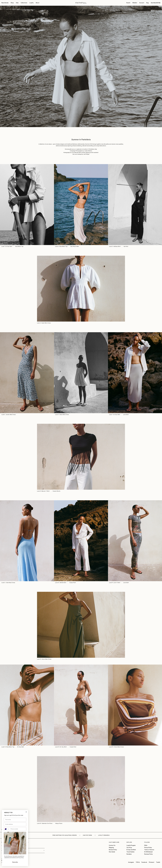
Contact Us (112, 845)
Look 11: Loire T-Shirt (114, 582)
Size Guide (112, 852)
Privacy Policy (148, 847)
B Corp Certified (131, 849)
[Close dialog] (26, 812)
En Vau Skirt (20, 747)
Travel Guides (130, 852)
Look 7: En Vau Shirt (114, 414)
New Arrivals (5, 2)
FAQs (145, 845)
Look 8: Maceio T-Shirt (43, 491)
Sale (17, 2)
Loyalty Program (131, 845)
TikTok (138, 862)
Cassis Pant (72, 582)
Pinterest (151, 862)
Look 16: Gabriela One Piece (44, 823)
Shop (12, 2)
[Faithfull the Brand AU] (81, 2)
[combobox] (7, 829)
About (37, 2)
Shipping (111, 847)
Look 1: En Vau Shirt (7, 246)
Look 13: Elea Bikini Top (8, 747)
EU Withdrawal (148, 852)
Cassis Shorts (56, 491)
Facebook (144, 862)
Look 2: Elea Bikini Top (61, 246)
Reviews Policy (148, 854)
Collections (24, 2)
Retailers (129, 854)
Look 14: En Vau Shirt (61, 747)
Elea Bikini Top (19, 246)
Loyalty (31, 2)
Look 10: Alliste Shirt (60, 582)
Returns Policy (113, 849)
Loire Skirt (126, 414)
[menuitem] (5, 3)
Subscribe (15, 862)
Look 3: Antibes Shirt (115, 246)
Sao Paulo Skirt (74, 246)
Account (141, 2)
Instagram (131, 862)
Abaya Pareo (58, 823)
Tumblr (158, 862)
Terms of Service (149, 849)
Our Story (129, 847)
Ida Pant (126, 246)
